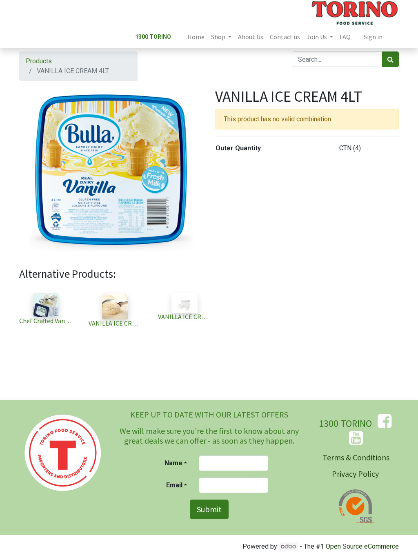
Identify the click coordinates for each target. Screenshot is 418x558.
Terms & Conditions (355, 457)
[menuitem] (196, 37)
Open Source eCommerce (362, 546)
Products (39, 61)
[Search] (390, 59)
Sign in (373, 37)
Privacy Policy (355, 474)
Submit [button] (209, 509)
